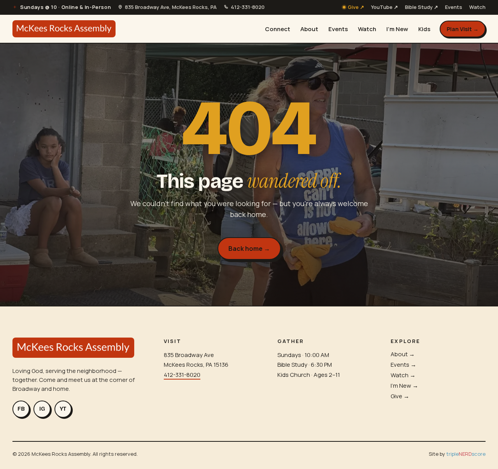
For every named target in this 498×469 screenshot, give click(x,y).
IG (42, 409)
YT (63, 409)
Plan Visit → (463, 29)
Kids (424, 29)
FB (21, 409)
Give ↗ (356, 7)
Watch (477, 7)
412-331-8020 (182, 375)
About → (403, 354)
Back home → (249, 248)
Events (453, 7)
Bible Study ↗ (421, 7)
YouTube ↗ (384, 7)
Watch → (403, 375)
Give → (400, 396)
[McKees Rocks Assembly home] (64, 28)
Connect (277, 29)
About (309, 29)
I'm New (397, 29)
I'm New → (404, 386)
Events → (403, 364)
